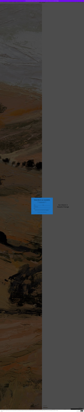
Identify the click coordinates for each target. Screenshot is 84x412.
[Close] (51, 198)
